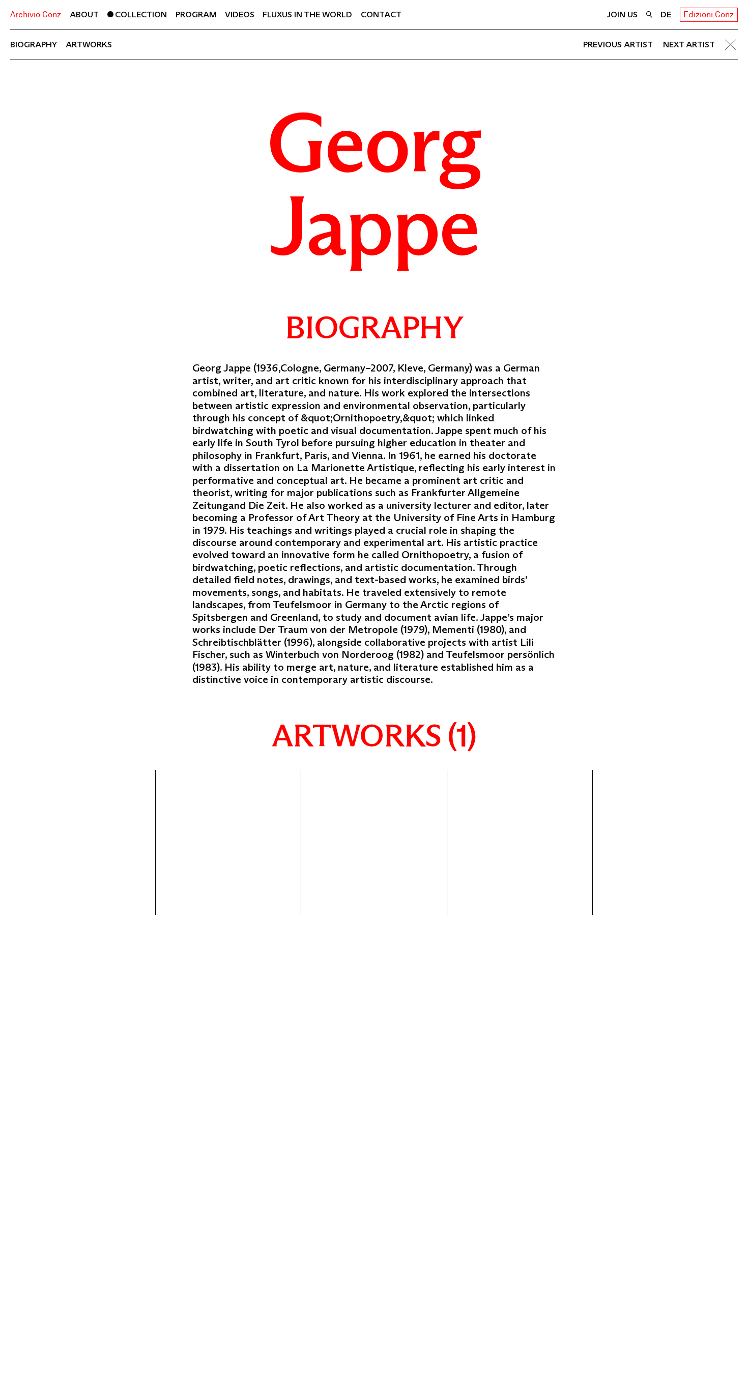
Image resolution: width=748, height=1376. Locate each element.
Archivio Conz (35, 14)
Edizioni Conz (708, 14)
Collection (141, 14)
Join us (622, 14)
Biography (33, 44)
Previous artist (617, 44)
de (665, 14)
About (84, 14)
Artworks (89, 44)
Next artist (689, 44)
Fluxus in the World (307, 14)
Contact (381, 14)
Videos (239, 14)
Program (196, 14)
